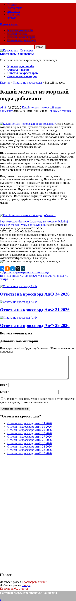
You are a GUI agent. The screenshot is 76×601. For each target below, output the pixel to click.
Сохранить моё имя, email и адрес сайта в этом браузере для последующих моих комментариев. (37, 400)
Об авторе (13, 14)
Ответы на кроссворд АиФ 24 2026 (29, 446)
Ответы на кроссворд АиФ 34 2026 (35, 294)
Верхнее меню (9, 24)
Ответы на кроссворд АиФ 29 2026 (35, 325)
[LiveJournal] (23, 268)
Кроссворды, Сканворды (17, 53)
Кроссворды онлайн (20, 30)
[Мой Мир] (12, 268)
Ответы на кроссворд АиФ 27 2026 (29, 436)
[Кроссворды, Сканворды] (17, 50)
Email (4, 391)
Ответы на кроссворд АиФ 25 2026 (29, 443)
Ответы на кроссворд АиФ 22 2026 (29, 453)
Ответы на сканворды (21, 37)
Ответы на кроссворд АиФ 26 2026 (29, 439)
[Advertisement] (27, 513)
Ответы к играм (17, 33)
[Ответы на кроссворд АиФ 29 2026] (18, 317)
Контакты (13, 11)
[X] (17, 268)
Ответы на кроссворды (21, 40)
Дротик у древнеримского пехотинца (25, 272)
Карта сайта (14, 7)
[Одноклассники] (7, 268)
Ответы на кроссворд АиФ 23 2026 (29, 449)
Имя (4, 384)
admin (3, 107)
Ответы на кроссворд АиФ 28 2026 (29, 433)
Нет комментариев (59, 110)
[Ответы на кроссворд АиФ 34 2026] (18, 286)
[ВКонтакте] (2, 268)
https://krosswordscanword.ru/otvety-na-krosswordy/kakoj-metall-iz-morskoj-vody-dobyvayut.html (34, 223)
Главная (12, 4)
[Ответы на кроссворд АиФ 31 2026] (18, 301)
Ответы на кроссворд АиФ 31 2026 (35, 309)
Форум (11, 17)
